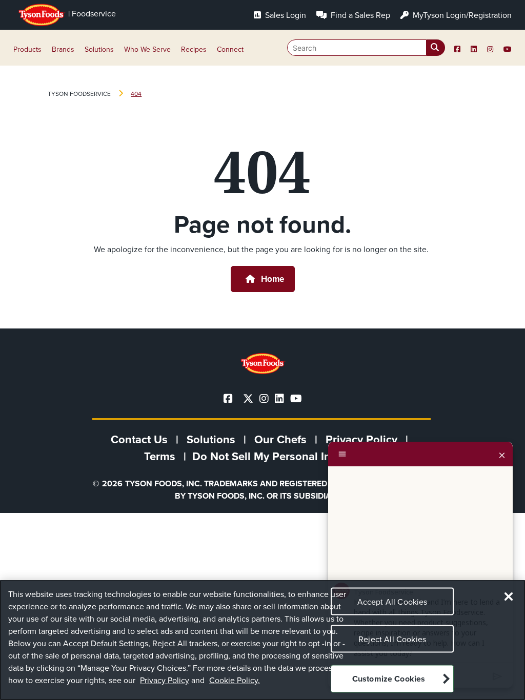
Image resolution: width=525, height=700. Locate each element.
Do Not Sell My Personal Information (286, 456)
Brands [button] (63, 49)
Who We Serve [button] (147, 49)
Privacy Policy (164, 680)
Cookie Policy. (234, 680)
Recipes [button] (194, 49)
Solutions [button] (99, 49)
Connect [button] (230, 49)
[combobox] (366, 47)
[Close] (502, 454)
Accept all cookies (392, 602)
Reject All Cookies (392, 639)
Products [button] (27, 49)
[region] (262, 640)
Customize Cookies (389, 679)
